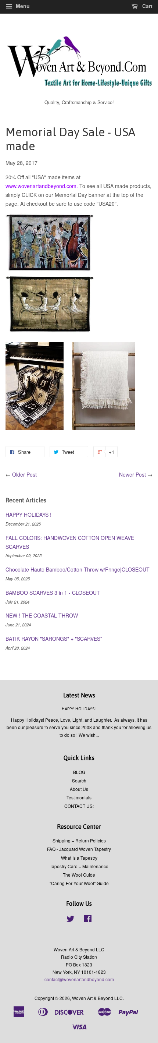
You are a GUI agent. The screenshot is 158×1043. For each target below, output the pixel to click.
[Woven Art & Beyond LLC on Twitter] (71, 920)
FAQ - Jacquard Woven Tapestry (79, 849)
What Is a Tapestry (79, 858)
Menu (22, 6)
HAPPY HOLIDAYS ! (28, 514)
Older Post (24, 474)
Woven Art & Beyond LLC (97, 998)
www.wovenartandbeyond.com (41, 186)
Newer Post (132, 474)
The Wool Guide (79, 874)
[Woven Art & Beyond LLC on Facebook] (87, 920)
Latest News (79, 695)
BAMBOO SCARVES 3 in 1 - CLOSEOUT (53, 592)
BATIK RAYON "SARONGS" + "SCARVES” (54, 638)
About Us (79, 789)
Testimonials (79, 797)
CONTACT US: (79, 806)
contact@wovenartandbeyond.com (79, 979)
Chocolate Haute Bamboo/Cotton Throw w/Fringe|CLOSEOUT (78, 569)
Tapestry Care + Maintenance (79, 866)
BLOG (79, 772)
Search (79, 780)
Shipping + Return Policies (79, 840)
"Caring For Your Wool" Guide (79, 883)
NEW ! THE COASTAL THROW (42, 615)
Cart (146, 6)
